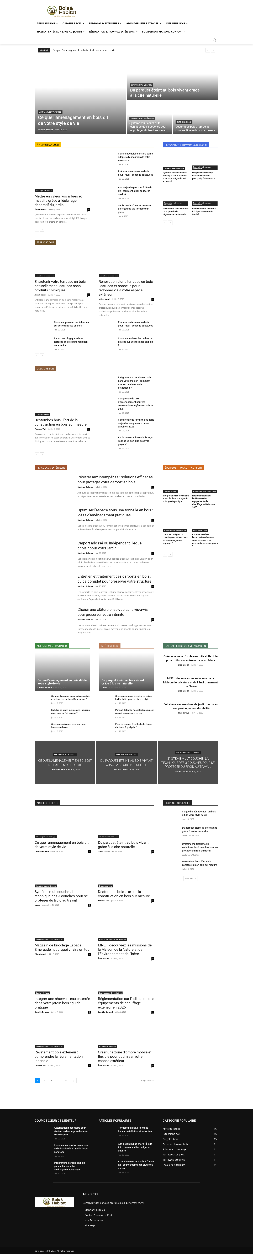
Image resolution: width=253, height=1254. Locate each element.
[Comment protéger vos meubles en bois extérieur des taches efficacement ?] (42, 700)
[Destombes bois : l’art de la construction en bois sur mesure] (195, 117)
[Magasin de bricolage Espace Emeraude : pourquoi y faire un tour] (205, 161)
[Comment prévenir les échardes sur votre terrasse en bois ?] (43, 326)
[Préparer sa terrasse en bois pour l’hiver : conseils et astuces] (107, 175)
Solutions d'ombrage (107, 1046)
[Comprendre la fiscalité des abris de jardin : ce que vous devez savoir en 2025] (107, 424)
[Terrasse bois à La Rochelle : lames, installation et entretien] (107, 1132)
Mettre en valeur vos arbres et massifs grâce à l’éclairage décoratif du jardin (58, 200)
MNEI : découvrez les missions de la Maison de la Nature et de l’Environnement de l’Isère (190, 682)
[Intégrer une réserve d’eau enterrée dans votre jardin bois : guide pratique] (176, 484)
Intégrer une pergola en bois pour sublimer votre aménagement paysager (69, 1166)
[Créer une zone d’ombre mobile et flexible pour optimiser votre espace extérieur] (126, 1034)
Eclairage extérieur (44, 190)
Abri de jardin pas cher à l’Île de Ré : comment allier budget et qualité (135, 191)
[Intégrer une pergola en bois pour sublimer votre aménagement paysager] (43, 1167)
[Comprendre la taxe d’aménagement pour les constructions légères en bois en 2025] (107, 403)
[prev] (207, 50)
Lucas (104, 687)
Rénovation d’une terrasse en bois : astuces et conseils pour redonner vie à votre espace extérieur (126, 288)
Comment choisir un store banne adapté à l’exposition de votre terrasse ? (136, 157)
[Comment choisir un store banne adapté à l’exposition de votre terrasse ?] (107, 158)
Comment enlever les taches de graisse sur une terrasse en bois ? (135, 342)
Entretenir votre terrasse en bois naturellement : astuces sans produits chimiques (60, 286)
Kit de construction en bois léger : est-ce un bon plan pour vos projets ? (135, 441)
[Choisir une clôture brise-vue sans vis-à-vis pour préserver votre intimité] (54, 620)
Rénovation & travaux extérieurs (202, 168)
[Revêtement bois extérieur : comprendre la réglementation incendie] (176, 197)
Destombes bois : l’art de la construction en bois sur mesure (61, 422)
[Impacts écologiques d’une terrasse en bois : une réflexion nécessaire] (43, 342)
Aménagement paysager (50, 112)
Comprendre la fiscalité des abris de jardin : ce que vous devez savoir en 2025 (136, 423)
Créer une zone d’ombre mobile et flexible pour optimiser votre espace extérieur (124, 1056)
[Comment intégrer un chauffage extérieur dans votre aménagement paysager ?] (176, 523)
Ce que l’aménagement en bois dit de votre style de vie (84, 50)
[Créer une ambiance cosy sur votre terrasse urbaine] (42, 728)
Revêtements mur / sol (141, 85)
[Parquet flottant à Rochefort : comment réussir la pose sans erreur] (106, 714)
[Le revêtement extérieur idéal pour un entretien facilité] (205, 197)
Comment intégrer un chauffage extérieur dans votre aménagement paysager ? (175, 538)
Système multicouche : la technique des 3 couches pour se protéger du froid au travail (175, 177)
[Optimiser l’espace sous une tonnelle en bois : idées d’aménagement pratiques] (54, 521)
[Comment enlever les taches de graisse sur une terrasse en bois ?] (107, 342)
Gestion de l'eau (170, 491)
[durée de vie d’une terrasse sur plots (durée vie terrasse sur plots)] (107, 209)
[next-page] (42, 229)
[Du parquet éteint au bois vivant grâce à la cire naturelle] (172, 78)
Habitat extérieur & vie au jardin (112, 939)
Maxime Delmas (85, 487)
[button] (214, 40)
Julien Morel (40, 294)
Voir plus (189, 878)
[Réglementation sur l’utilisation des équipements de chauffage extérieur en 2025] (205, 484)
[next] (213, 50)
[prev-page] (37, 229)
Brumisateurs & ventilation (204, 491)
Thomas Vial (40, 429)
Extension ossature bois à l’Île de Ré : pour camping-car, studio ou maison (136, 1165)
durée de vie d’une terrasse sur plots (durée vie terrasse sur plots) (135, 208)
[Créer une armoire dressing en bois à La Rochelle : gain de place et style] (106, 700)
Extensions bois (184, 122)
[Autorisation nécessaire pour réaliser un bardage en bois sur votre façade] (43, 1132)
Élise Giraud (40, 209)
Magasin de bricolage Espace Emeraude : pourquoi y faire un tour (203, 175)
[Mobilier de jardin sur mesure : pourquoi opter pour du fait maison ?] (42, 714)
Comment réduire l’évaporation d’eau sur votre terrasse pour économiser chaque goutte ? (205, 540)
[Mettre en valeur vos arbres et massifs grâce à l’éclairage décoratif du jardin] (62, 172)
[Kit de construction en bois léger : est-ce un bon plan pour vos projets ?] (107, 441)
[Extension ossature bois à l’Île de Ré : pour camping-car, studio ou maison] (107, 1166)
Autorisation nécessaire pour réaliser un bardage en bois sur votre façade (71, 1131)
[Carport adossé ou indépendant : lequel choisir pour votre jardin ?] (54, 554)
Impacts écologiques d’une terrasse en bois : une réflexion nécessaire (71, 342)
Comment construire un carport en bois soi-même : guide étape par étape (71, 1148)
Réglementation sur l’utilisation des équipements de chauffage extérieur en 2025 (203, 501)
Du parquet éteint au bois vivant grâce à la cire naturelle (123, 681)
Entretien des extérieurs (142, 118)
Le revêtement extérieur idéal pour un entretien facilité (204, 211)
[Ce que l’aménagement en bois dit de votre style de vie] (80, 95)
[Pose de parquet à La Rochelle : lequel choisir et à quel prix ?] (106, 728)
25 (66, 1080)
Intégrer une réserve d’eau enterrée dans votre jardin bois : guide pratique (176, 498)
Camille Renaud (45, 687)
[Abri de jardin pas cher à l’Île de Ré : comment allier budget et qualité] (107, 191)
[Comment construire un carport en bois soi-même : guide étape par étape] (43, 1149)
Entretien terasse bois (45, 276)
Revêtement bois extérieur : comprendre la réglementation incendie (175, 211)
